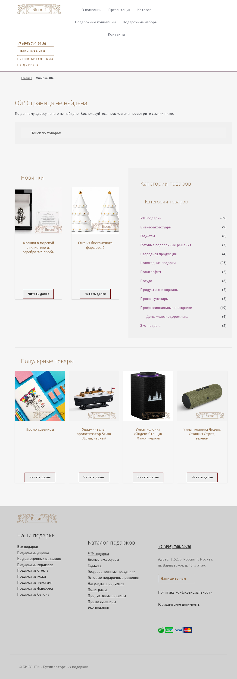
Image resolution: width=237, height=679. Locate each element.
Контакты (116, 34)
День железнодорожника (167, 316)
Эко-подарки (151, 325)
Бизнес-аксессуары (156, 226)
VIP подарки (150, 217)
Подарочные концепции (95, 21)
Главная (26, 78)
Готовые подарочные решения (165, 244)
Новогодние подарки (158, 262)
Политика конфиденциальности (185, 592)
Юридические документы (179, 604)
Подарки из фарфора (35, 588)
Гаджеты (147, 235)
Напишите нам (32, 50)
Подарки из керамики (35, 564)
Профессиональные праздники (166, 307)
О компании (91, 9)
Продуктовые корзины (159, 289)
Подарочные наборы (140, 21)
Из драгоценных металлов (39, 558)
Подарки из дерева (33, 552)
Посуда (146, 280)
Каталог (144, 9)
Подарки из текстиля (34, 582)
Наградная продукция (158, 253)
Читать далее (38, 293)
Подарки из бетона (33, 594)
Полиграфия (150, 271)
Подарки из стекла (32, 570)
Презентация (119, 9)
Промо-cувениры (154, 298)
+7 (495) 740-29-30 (174, 547)
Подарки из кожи (31, 576)
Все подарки (27, 546)
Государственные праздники (111, 571)
